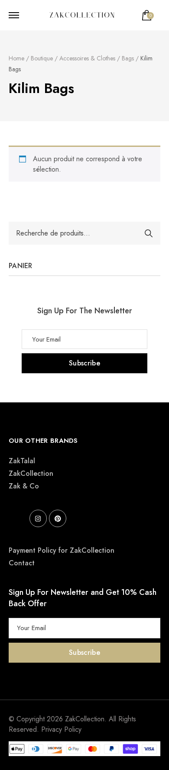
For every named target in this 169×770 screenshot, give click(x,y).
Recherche (148, 233)
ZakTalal (22, 461)
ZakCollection (31, 473)
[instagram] (38, 518)
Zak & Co (24, 486)
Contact (22, 563)
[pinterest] (57, 518)
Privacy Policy (61, 729)
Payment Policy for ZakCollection (61, 550)
